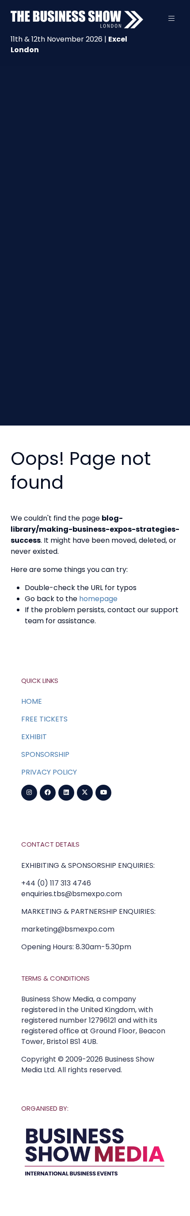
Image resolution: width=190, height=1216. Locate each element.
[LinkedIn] (66, 793)
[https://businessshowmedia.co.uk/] (95, 1177)
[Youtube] (103, 793)
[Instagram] (29, 793)
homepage (98, 599)
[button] (171, 19)
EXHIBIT (34, 737)
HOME (31, 701)
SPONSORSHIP (45, 754)
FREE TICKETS (44, 719)
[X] (85, 793)
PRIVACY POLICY (49, 772)
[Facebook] (48, 793)
